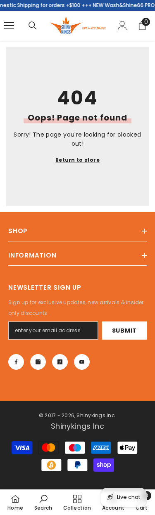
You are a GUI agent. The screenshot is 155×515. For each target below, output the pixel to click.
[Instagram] (38, 362)
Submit (124, 330)
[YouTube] (82, 362)
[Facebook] (16, 362)
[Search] (33, 26)
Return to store (77, 159)
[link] (43, 502)
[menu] (9, 26)
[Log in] (122, 25)
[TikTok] (60, 362)
